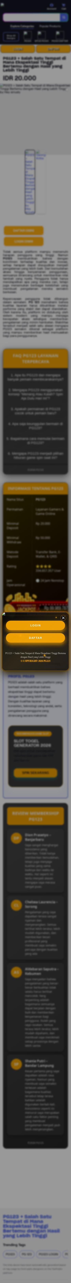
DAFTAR (35, 637)
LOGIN (35, 625)
